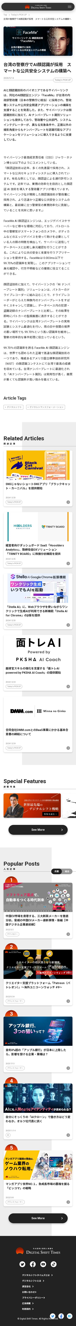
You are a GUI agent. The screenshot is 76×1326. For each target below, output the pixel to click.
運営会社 (26, 1286)
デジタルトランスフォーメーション (46, 407)
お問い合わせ (28, 1292)
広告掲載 (26, 1303)
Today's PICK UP (63, 80)
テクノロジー (12, 934)
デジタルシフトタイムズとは (36, 1275)
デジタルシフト (14, 407)
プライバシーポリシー (32, 1298)
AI (8, 1135)
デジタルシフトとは (31, 1281)
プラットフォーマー (15, 1001)
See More (38, 829)
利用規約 (26, 1309)
